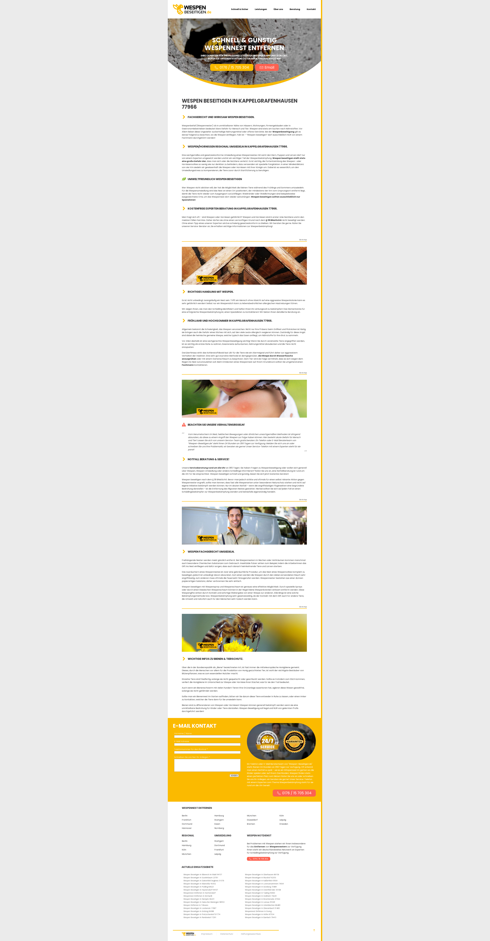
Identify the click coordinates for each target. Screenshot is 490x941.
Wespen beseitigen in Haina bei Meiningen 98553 (203, 902)
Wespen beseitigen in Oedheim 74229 (261, 896)
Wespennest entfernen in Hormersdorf (199, 893)
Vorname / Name (183, 733)
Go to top (303, 240)
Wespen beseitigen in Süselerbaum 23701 (200, 877)
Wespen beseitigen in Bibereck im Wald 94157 (202, 874)
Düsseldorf (252, 819)
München (251, 815)
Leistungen (261, 9)
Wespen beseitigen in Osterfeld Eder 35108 (263, 890)
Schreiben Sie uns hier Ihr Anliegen (191, 757)
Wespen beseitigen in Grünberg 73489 (261, 887)
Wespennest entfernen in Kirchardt (197, 896)
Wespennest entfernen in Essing (258, 911)
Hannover (187, 828)
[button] (314, 930)
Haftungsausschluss (251, 933)
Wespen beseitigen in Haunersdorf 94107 (200, 890)
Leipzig (282, 819)
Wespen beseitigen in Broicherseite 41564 (262, 899)
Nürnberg (219, 828)
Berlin (184, 815)
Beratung (295, 9)
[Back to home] (192, 9)
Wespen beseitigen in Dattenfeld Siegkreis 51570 (203, 881)
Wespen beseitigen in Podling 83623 (198, 887)
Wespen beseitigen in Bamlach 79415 (260, 917)
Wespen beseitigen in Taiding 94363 (260, 893)
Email (269, 67)
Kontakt (311, 9)
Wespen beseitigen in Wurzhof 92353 (260, 877)
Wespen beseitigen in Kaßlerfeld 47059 (261, 881)
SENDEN (234, 776)
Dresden (283, 823)
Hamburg (219, 815)
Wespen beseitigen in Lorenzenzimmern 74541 (264, 884)
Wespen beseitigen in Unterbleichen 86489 (262, 905)
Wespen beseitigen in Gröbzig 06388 (198, 911)
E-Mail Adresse (181, 741)
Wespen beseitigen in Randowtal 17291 (199, 917)
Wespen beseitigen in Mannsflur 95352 (199, 884)
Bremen (251, 823)
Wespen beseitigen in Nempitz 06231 (199, 899)
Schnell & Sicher (239, 9)
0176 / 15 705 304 (234, 67)
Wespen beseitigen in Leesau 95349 (260, 902)
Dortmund (187, 823)
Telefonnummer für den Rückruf (190, 749)
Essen (217, 823)
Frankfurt (186, 819)
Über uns (278, 9)
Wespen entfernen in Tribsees (195, 905)
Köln (281, 815)
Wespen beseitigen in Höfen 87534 (259, 914)
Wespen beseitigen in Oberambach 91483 (262, 908)
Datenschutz (226, 933)
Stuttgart (219, 819)
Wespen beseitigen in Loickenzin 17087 (199, 908)
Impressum (206, 933)
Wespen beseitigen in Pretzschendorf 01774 (201, 914)
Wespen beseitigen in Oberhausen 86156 (262, 874)
